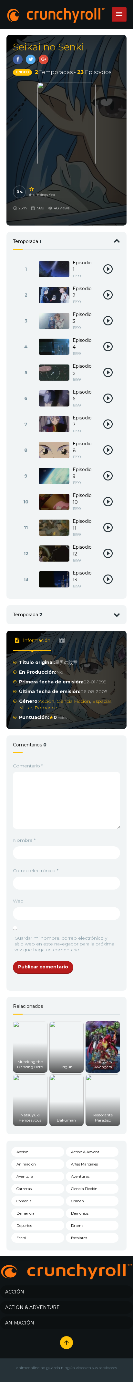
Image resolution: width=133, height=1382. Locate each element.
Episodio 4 (82, 343)
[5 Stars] (32, 189)
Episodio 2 (82, 292)
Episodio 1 (82, 266)
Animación (26, 1164)
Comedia (24, 1201)
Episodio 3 (82, 317)
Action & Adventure (88, 1152)
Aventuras (80, 1176)
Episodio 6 (82, 395)
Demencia (25, 1213)
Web (18, 901)
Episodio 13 (82, 576)
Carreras (24, 1189)
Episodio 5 (82, 369)
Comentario (28, 766)
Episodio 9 (82, 473)
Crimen (77, 1201)
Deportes (24, 1225)
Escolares (79, 1238)
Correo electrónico (35, 870)
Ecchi (21, 1238)
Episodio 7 (82, 421)
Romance (46, 708)
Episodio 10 (82, 498)
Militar (25, 708)
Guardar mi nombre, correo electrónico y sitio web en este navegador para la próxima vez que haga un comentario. (64, 944)
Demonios (79, 1213)
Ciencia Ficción (73, 701)
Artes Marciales (84, 1164)
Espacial (101, 701)
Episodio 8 (82, 447)
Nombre (24, 840)
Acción (46, 701)
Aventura (24, 1176)
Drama (77, 1225)
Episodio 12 (82, 550)
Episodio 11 (82, 524)
